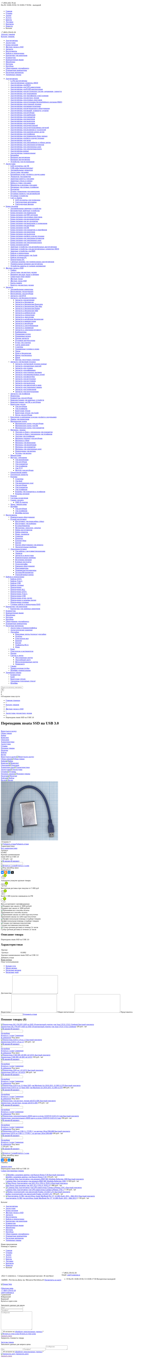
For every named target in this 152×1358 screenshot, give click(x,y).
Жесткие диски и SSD (15, 47)
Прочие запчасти (22, 338)
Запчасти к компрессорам (25, 321)
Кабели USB (15, 583)
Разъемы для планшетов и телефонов (30, 492)
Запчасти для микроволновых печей (30, 374)
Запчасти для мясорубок (25, 377)
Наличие (4, 776)
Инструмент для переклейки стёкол (29, 521)
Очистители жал (22, 638)
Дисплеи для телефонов (25, 436)
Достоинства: (6, 993)
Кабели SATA (16, 579)
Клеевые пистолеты (23, 562)
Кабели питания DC (18, 257)
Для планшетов (21, 464)
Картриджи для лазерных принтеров (25, 609)
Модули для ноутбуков (24, 470)
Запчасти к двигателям (24, 317)
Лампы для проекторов (19, 419)
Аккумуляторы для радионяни (22, 123)
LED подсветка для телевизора (27, 200)
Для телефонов (21, 409)
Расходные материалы (15, 72)
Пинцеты (19, 538)
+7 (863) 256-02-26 (8, 1290)
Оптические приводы (19, 475)
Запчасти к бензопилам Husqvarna (29, 304)
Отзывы (9, 13)
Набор (3, 761)
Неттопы (9, 64)
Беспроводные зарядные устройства (25, 211)
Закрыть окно (6, 1166)
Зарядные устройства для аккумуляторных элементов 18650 (34, 249)
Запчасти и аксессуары (24, 555)
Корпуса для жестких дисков (22, 285)
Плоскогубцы (20, 541)
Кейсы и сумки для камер (20, 183)
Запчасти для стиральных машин (28, 387)
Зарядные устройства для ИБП (22, 251)
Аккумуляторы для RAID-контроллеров (26, 89)
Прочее (18, 543)
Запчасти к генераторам (25, 315)
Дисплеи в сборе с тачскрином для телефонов (33, 434)
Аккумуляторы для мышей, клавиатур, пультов (29, 111)
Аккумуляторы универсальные (23, 153)
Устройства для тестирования (22, 162)
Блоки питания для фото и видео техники (27, 236)
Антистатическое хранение (21, 630)
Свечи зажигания (22, 345)
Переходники (15, 587)
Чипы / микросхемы (18, 504)
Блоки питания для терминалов (23, 213)
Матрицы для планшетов (25, 447)
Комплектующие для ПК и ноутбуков (25, 402)
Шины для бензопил (23, 355)
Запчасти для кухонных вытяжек (28, 372)
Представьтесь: (127, 1012)
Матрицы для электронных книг (28, 449)
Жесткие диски (16, 279)
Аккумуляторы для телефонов (22, 134)
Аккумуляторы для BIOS (20, 85)
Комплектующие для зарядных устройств (27, 400)
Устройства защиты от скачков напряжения (27, 266)
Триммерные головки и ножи (27, 349)
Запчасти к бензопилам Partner (27, 308)
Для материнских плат (24, 483)
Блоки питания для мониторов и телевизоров (28, 223)
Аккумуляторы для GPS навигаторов (25, 87)
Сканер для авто (17, 500)
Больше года (11, 966)
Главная (9, 11)
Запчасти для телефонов (20, 394)
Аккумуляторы (12, 40)
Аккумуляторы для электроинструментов (27, 145)
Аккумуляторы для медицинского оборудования (30, 108)
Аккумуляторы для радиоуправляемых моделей (29, 128)
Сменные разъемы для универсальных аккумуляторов (32, 262)
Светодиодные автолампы (26, 202)
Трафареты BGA (22, 645)
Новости (9, 26)
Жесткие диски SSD (18, 281)
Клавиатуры (11, 58)
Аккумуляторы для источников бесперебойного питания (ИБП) (36, 102)
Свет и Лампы (16, 198)
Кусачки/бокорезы (22, 526)
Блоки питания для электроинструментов (27, 238)
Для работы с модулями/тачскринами (30, 551)
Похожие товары (8, 774)
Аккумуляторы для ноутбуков (22, 113)
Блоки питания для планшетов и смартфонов (28, 230)
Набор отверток (21, 532)
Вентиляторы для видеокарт (21, 291)
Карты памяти (16, 283)
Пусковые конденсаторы (25, 340)
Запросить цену (22, 1354)
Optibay (13, 270)
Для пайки (14, 632)
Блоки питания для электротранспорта (26, 242)
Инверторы (15, 396)
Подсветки (14, 189)
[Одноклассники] (5, 872)
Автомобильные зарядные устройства (25, 208)
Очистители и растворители (21, 651)
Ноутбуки (10, 66)
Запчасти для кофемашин (25, 370)
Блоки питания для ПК (19, 228)
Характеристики (7, 767)
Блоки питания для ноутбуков (22, 225)
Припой (18, 641)
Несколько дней (12, 972)
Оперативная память (18, 472)
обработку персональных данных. (29, 1332)
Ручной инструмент (18, 519)
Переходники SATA (18, 592)
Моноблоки (10, 62)
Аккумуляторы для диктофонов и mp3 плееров (29, 96)
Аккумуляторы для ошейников (22, 115)
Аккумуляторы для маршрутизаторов (25, 106)
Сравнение (19, 1035)
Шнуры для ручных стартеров (27, 360)
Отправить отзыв (30, 1014)
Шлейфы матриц (22, 513)
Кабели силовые (17, 585)
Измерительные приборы (25, 558)
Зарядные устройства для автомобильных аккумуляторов (33, 247)
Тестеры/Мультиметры (24, 572)
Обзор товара (6, 759)
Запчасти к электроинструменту (28, 330)
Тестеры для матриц (23, 453)
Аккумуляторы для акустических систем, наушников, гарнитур (36, 91)
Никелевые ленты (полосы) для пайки (30, 634)
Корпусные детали (18, 404)
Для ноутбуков (21, 406)
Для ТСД (18, 468)
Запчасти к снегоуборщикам (26, 326)
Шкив (17, 357)
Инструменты (11, 51)
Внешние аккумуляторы (20, 157)
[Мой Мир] (9, 872)
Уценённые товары (13, 75)
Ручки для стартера (23, 343)
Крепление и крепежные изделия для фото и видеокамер (33, 417)
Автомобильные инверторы (21, 289)
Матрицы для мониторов (25, 443)
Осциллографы (21, 564)
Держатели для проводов (20, 177)
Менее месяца (11, 968)
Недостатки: (6, 1012)
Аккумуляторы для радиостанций (24, 125)
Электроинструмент (18, 549)
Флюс (17, 647)
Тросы (17, 351)
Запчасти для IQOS (18, 296)
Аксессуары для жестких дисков (23, 272)
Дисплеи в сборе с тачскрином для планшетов (34, 432)
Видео (3, 780)
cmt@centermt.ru (73, 1275)
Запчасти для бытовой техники (23, 362)
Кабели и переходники (15, 53)
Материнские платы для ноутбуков (29, 423)
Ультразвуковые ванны (24, 575)
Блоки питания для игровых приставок (26, 217)
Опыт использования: (10, 962)
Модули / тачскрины (18, 457)
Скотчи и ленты (16, 655)
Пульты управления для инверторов (25, 191)
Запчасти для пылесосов (25, 383)
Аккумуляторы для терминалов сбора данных (29, 136)
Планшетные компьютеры (16, 70)
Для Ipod (18, 481)
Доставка (9, 22)
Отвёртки (19, 536)
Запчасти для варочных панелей (28, 366)
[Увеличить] (29, 840)
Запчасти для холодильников (27, 392)
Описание (5, 765)
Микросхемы (15, 455)
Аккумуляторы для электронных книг (25, 147)
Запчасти (9, 49)
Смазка (13, 666)
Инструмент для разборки (25, 523)
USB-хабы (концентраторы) (21, 168)
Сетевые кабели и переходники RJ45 (25, 604)
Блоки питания (12, 45)
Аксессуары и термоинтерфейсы (23, 628)
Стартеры (19, 347)
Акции (8, 15)
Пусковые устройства (19, 196)
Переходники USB (18, 596)
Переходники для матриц (25, 451)
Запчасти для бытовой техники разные (31, 364)
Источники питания (23, 560)
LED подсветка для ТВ (19, 166)
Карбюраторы (20, 332)
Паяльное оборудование (25, 566)
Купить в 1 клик (22, 866)
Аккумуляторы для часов (20, 140)
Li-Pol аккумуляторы (18, 81)
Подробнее (5, 1033)
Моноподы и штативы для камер (23, 185)
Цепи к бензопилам (23, 353)
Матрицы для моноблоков (25, 445)
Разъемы (13, 477)
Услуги (8, 18)
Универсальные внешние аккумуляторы (26, 264)
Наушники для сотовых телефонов (24, 187)
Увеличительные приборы (25, 547)
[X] (12, 872)
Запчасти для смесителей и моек (28, 385)
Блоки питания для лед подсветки (24, 221)
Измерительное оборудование (22, 517)
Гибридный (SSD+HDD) (20, 277)
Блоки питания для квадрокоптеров (24, 219)
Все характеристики (9, 848)
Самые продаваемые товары (12, 1171)
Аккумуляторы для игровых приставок (26, 100)
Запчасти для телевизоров (25, 389)
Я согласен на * (23, 1332)
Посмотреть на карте (52, 1280)
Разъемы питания (22, 494)
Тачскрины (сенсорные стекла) (23, 681)
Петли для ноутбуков (23, 415)
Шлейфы (14, 506)
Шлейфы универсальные (20, 670)
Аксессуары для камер (19, 172)
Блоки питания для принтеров (22, 232)
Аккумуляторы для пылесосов (22, 121)
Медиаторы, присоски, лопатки (28, 528)
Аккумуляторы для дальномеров (23, 93)
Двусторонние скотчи (24, 658)
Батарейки (14, 155)
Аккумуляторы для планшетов (22, 117)
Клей (12, 649)
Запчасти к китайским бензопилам (29, 319)
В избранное (6, 1038)
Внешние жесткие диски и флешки (24, 274)
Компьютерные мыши (15, 60)
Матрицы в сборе (22, 440)
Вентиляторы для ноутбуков (21, 294)
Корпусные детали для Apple (27, 413)
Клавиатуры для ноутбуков (21, 398)
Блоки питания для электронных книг (25, 240)
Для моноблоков (21, 460)
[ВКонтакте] (2, 872)
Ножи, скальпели (22, 534)
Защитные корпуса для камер (22, 179)
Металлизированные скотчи (26, 662)
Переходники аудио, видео (21, 598)
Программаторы (21, 568)
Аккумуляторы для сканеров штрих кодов (27, 132)
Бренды (9, 20)
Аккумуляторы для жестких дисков (24, 98)
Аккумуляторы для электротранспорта (26, 149)
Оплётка (18, 636)
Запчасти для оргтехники (25, 379)
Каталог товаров (8, 34)
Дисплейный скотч (23, 660)
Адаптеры (19, 479)
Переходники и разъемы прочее (23, 600)
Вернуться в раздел (9, 757)
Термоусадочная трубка (19, 668)
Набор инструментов (23, 530)
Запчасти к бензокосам (24, 302)
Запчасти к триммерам (24, 328)
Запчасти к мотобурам (24, 323)
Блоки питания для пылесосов (22, 234)
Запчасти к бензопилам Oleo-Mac (28, 306)
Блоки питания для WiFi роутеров (24, 215)
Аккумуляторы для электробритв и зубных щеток (30, 142)
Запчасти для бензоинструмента (23, 298)
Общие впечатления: (65, 1012)
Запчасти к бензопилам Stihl (26, 311)
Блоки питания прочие (19, 245)
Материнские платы (18, 421)
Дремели (18, 553)
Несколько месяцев (13, 970)
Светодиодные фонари (24, 204)
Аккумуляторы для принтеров (22, 119)
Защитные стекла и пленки (21, 181)
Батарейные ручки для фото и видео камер (27, 174)
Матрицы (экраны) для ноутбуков (28, 438)
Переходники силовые (19, 602)
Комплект (5, 763)
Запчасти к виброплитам (25, 313)
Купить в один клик (27, 1334)
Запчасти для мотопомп (24, 300)
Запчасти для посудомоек (25, 381)
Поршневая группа (23, 334)
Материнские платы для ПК (26, 426)
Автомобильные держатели (21, 170)
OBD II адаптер (21, 502)
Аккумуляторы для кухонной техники (25, 104)
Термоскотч (20, 664)
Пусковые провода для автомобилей (25, 194)
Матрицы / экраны (18, 430)
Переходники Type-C (19, 594)
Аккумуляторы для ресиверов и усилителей (28, 130)
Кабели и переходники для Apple (23, 255)
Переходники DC (17, 260)
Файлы (4, 778)
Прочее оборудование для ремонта (29, 545)
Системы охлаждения (19, 498)
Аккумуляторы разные (19, 151)
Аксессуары (10, 43)
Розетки (13, 496)
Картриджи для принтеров (16, 55)
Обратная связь (7, 1288)
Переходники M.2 (17, 589)
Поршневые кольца (23, 336)
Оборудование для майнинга (17, 68)
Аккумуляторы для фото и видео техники (27, 138)
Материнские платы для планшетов (29, 428)
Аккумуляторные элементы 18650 (24, 83)
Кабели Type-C (16, 581)
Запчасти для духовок (24, 368)
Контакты (10, 24)
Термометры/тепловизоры (25, 570)
